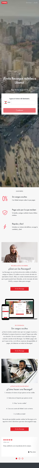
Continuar (19, 110)
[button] (28, 3)
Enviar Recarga (19, 289)
